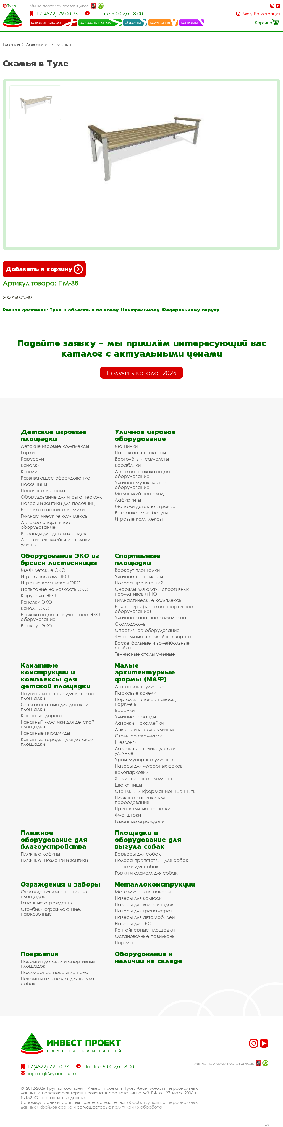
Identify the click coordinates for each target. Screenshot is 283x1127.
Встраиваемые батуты (141, 512)
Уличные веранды (135, 716)
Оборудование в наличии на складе (148, 957)
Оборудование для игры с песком (61, 496)
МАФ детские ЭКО (43, 570)
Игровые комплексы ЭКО (51, 582)
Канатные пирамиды (45, 733)
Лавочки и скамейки (48, 44)
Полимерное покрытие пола (54, 972)
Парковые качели (135, 693)
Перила (124, 942)
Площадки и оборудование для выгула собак (148, 839)
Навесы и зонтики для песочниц (58, 503)
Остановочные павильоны (145, 936)
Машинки (126, 446)
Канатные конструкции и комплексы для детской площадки (55, 675)
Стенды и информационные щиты (155, 791)
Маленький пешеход (139, 493)
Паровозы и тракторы (140, 452)
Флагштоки (128, 815)
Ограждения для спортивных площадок (54, 894)
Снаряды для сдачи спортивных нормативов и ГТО (152, 591)
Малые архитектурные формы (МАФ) (145, 672)
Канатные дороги (41, 715)
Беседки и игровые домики (53, 509)
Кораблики (128, 465)
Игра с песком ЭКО (45, 576)
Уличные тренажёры (139, 576)
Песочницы (34, 484)
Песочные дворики (43, 490)
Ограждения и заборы (61, 884)
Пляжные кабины (40, 853)
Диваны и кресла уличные (145, 729)
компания (160, 22)
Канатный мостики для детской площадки (57, 724)
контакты (189, 22)
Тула (11, 5)
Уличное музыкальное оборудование (140, 485)
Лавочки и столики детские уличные (147, 750)
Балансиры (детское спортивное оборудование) (154, 608)
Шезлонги (126, 742)
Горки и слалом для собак (146, 873)
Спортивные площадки (137, 559)
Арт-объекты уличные (139, 686)
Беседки (125, 710)
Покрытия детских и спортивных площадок (58, 963)
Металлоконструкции (155, 884)
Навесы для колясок (138, 898)
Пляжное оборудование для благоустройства (54, 839)
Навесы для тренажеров (143, 910)
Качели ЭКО (35, 608)
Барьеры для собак (138, 853)
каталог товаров (46, 22)
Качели (29, 471)
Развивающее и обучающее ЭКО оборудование (60, 616)
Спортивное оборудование (147, 630)
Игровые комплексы (139, 519)
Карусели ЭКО (38, 595)
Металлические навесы (143, 891)
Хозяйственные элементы (144, 778)
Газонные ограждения (141, 821)
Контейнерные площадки (145, 929)
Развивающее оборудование (55, 477)
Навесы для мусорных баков (148, 765)
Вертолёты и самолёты (142, 458)
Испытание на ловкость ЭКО (54, 589)
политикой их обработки (137, 1106)
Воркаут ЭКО (36, 625)
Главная (11, 44)
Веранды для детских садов (53, 533)
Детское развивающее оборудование (142, 473)
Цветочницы (128, 784)
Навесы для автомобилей (145, 917)
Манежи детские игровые (145, 506)
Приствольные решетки (142, 808)
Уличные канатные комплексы (150, 617)
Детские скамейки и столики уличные (55, 542)
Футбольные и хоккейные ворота (153, 636)
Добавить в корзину (39, 269)
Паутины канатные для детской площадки (57, 695)
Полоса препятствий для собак (151, 860)
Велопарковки (131, 772)
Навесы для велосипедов (144, 904)
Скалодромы (130, 623)
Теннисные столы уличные (145, 654)
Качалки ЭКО (36, 601)
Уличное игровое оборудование (145, 435)
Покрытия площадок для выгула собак (57, 981)
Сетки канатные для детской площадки (54, 706)
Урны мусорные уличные (144, 759)
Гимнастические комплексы (54, 516)
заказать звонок (95, 22)
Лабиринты (128, 500)
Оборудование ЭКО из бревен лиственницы (60, 559)
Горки (28, 452)
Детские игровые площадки (53, 435)
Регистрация (267, 13)
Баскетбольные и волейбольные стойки (152, 645)
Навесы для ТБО (133, 923)
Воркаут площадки (137, 570)
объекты (133, 22)
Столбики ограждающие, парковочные (51, 911)
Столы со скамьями (138, 735)
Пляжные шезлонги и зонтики (54, 860)
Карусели (32, 458)
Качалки (30, 465)
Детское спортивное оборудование (45, 524)
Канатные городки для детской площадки (57, 741)
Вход (247, 13)
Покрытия (40, 953)
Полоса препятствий (139, 582)
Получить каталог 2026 (141, 373)
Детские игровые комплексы (55, 446)
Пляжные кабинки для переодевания (140, 800)
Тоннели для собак (137, 866)
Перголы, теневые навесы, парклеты (146, 701)
